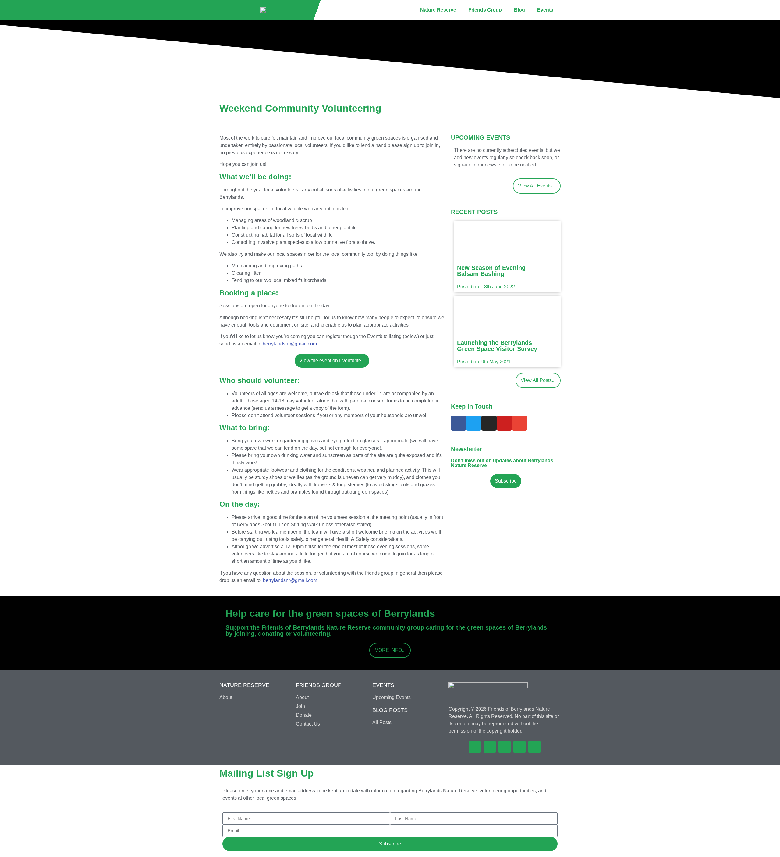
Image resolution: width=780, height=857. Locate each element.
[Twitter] (473, 423)
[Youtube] (504, 423)
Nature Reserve (438, 9)
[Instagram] (489, 423)
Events (545, 9)
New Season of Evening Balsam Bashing (491, 270)
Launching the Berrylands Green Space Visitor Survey (497, 345)
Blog (519, 9)
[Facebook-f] (458, 423)
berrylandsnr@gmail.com (290, 343)
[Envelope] (519, 423)
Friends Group (485, 9)
